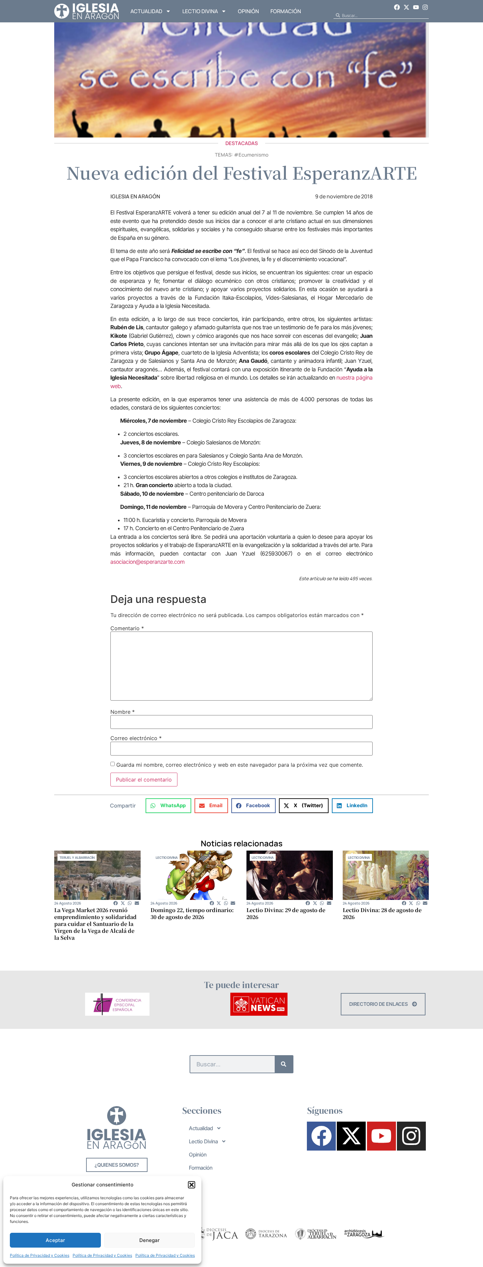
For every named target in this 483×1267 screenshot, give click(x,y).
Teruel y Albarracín (77, 857)
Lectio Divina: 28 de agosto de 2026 (382, 913)
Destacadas (241, 143)
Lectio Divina (200, 11)
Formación (285, 11)
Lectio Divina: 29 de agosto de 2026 (285, 913)
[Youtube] (416, 7)
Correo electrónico (136, 738)
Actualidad (146, 11)
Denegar (149, 1240)
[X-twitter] (406, 7)
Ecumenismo (253, 154)
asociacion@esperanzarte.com (147, 562)
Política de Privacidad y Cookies (39, 1255)
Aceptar (55, 1240)
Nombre (122, 711)
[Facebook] (397, 7)
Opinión (248, 11)
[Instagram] (425, 7)
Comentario (127, 628)
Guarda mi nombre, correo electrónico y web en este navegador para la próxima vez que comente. (239, 764)
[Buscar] (284, 1064)
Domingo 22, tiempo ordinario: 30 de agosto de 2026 (192, 913)
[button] (191, 1184)
